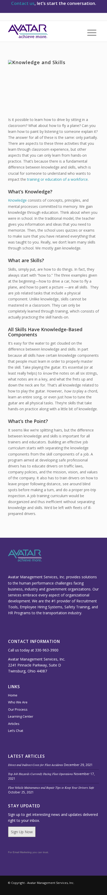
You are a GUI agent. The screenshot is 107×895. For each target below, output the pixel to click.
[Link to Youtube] (87, 888)
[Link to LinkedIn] (72, 888)
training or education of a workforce (57, 179)
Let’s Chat (15, 730)
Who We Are (18, 702)
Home (12, 695)
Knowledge (17, 200)
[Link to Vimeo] (64, 888)
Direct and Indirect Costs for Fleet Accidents (35, 765)
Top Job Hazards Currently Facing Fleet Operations (40, 774)
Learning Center (20, 716)
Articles (13, 723)
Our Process (18, 709)
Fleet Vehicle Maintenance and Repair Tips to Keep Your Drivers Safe (51, 787)
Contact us (23, 3)
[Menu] (89, 32)
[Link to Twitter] (79, 888)
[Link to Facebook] (95, 888)
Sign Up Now (22, 831)
